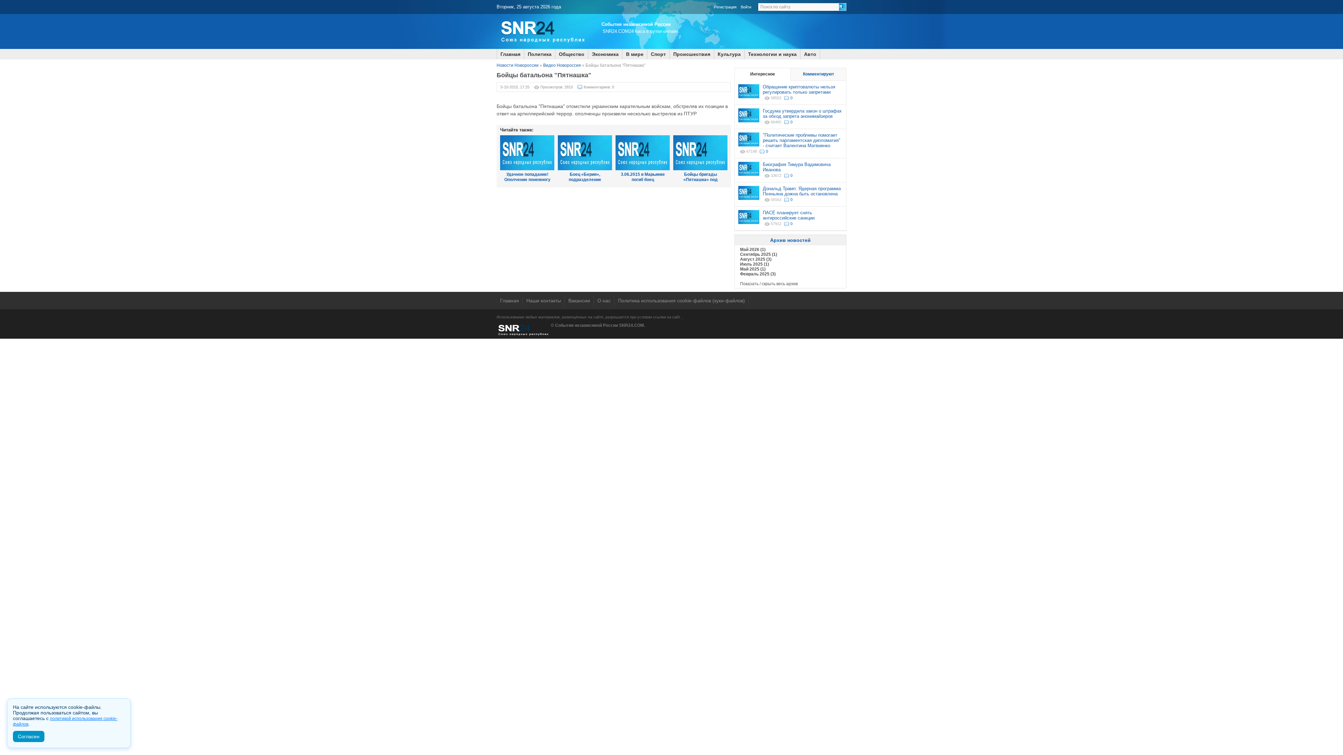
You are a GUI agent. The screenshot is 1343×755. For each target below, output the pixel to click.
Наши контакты (543, 300)
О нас (604, 300)
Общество (571, 54)
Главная (510, 54)
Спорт (658, 54)
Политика (540, 54)
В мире (635, 54)
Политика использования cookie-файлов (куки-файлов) (681, 300)
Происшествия (691, 54)
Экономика (605, 54)
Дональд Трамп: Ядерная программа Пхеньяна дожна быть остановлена (802, 191)
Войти (746, 7)
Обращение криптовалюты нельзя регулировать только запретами (799, 89)
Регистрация (725, 7)
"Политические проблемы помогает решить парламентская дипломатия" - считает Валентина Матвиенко (801, 140)
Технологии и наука (772, 54)
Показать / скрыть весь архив (769, 283)
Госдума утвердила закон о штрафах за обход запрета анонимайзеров (802, 113)
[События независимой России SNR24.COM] (542, 47)
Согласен (29, 736)
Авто (810, 54)
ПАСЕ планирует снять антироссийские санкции (789, 215)
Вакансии (579, 300)
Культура (729, 54)
